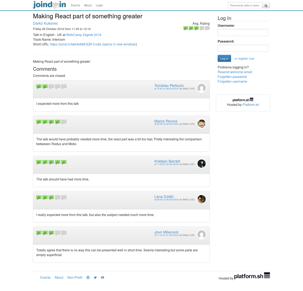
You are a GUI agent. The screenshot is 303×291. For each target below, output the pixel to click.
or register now (244, 58)
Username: (226, 25)
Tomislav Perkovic (169, 85)
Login (99, 5)
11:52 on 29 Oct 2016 (167, 164)
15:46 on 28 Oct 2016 (167, 88)
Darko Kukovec (45, 23)
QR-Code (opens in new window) (111, 44)
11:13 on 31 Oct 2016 (167, 235)
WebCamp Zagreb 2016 (83, 34)
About (88, 5)
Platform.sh (251, 104)
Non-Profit (74, 277)
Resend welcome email (235, 71)
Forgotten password (232, 76)
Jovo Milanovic (166, 231)
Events (75, 5)
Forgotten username (232, 81)
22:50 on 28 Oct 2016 (167, 123)
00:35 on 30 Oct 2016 (167, 199)
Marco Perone (165, 121)
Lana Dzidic (164, 196)
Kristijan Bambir (167, 161)
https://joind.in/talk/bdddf (67, 44)
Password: (226, 41)
